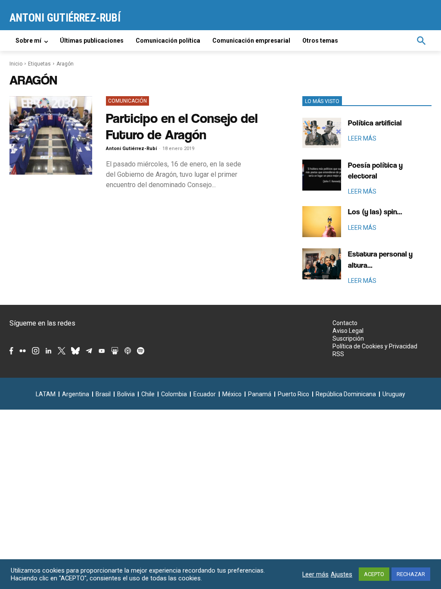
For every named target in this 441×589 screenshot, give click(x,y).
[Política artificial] (321, 132)
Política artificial (375, 122)
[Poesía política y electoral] (321, 175)
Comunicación (127, 101)
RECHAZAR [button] (411, 574)
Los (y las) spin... (375, 211)
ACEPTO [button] (374, 574)
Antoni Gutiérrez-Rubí (131, 148)
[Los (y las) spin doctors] (321, 221)
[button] (421, 40)
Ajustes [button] (341, 574)
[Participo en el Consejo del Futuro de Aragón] (50, 135)
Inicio (15, 64)
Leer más (315, 574)
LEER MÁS (362, 138)
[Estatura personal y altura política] (321, 263)
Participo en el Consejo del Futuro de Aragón (182, 126)
